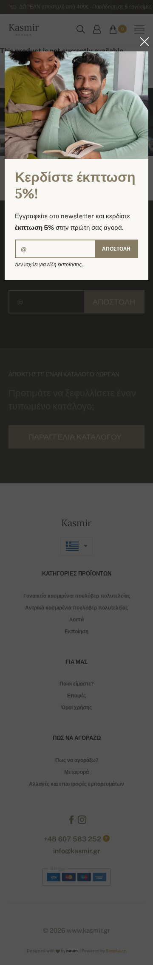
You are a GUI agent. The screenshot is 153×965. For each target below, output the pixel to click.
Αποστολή (116, 249)
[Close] (142, 41)
